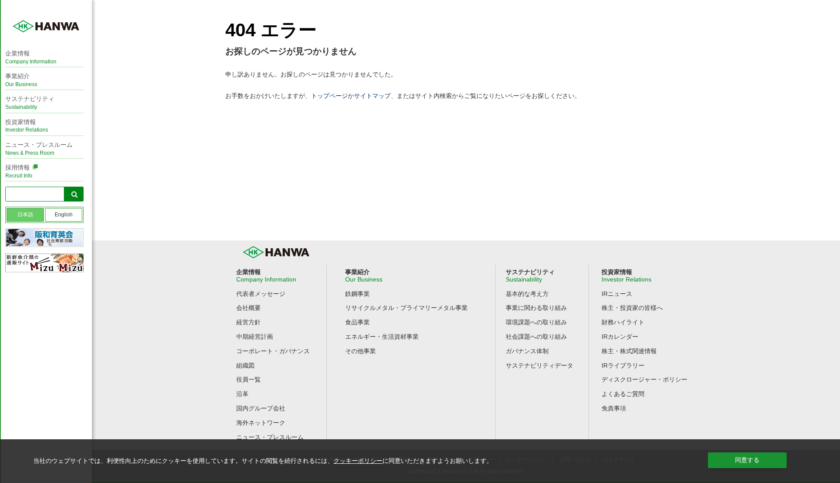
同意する (747, 459)
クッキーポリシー (357, 460)
